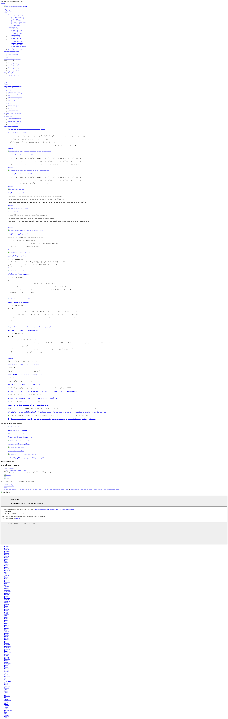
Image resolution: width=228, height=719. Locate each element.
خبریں (6, 52)
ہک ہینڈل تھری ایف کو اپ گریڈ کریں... (23, 173)
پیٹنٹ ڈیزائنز (13, 64)
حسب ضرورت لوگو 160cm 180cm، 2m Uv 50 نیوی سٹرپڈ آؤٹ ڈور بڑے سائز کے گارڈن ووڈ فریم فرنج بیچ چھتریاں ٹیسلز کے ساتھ (57, 412)
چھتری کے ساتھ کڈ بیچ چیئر (59, 489)
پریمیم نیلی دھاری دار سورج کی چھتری (23, 364)
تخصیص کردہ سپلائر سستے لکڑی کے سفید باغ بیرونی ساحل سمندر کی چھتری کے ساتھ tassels (42, 391)
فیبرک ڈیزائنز (13, 68)
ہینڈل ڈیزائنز (13, 65)
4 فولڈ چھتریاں (17, 20)
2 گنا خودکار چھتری (18, 17)
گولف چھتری (15, 31)
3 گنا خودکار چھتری (18, 22)
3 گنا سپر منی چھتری (16, 192)
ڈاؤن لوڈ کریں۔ (13, 75)
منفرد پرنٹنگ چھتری (18, 46)
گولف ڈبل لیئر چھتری (41, 489)
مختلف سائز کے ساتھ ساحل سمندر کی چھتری (24, 384)
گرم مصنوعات (9, 484)
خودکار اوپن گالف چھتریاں (19, 444)
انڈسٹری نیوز (13, 54)
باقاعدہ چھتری (16, 28)
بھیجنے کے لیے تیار (11, 51)
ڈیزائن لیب (8, 11)
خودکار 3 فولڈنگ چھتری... (18, 256)
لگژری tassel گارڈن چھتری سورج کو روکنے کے (25, 374)
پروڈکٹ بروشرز (13, 70)
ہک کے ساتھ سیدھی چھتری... (18, 302)
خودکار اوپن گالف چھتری (18, 430)
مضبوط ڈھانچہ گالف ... (16, 211)
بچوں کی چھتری (16, 33)
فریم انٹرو (12, 62)
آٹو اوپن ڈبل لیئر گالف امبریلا (21, 437)
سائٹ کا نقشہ (9, 486)
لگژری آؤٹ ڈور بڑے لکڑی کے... (19, 234)
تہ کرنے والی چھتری (15, 14)
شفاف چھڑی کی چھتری (16, 451)
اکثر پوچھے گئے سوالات (12, 59)
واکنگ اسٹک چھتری (18, 44)
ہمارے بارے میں (10, 72)
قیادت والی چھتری (18, 41)
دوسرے (13, 47)
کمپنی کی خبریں (13, 55)
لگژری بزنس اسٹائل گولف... (18, 132)
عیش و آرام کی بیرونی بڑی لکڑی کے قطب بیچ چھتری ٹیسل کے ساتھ (33, 398)
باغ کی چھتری (16, 38)
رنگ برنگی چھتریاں (26, 489)
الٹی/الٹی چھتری (17, 30)
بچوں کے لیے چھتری (11, 489)
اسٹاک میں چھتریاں (15, 49)
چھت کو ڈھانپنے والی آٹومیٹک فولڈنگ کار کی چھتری (29, 405)
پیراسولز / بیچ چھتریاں (16, 36)
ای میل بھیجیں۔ (6, 493)
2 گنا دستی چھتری (17, 15)
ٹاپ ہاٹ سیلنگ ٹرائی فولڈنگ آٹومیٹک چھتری (26, 458)
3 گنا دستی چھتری (17, 19)
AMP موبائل (8, 487)
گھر (5, 9)
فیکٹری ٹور (12, 73)
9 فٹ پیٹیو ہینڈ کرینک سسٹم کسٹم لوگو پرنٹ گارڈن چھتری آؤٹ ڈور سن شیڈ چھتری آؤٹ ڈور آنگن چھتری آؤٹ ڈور (51, 419)
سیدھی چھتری (12, 27)
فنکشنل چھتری (13, 39)
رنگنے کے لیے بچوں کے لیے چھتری (81, 489)
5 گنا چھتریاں (16, 23)
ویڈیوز (7, 57)
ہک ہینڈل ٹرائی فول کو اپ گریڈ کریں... (23, 154)
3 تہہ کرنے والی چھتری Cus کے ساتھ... (23, 330)
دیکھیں (10, 148)
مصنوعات (7, 12)
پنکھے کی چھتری (17, 43)
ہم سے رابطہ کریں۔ (11, 76)
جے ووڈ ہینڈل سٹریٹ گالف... (19, 274)
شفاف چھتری (15, 25)
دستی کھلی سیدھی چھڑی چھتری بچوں (106, 489)
